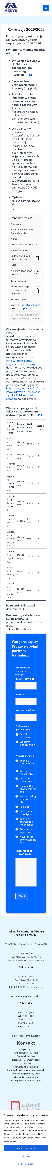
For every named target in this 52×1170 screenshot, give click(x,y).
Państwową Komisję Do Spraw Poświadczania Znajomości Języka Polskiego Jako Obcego (25, 394)
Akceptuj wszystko (26, 1148)
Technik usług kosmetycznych (28, 799)
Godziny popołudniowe (28, 744)
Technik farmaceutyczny (28, 763)
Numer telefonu (25, 710)
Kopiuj (38, 257)
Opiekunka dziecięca (26, 813)
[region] (26, 1140)
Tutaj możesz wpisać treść (24, 852)
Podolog (25, 806)
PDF (30, 75)
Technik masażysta (26, 772)
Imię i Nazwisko (25, 679)
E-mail (20, 694)
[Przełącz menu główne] (46, 8)
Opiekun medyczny (26, 780)
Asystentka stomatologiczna (28, 839)
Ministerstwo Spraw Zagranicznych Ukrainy (20, 362)
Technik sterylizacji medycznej (26, 821)
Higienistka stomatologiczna (28, 789)
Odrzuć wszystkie (26, 1164)
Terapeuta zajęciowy (26, 831)
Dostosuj (26, 1156)
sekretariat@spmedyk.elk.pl (31, 307)
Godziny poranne (25, 736)
